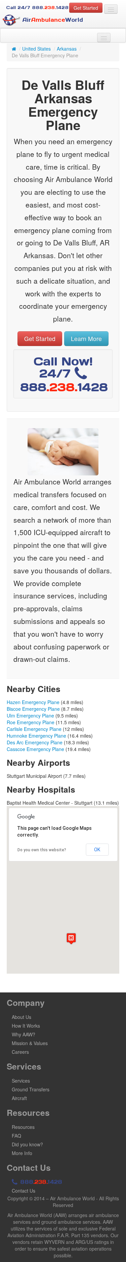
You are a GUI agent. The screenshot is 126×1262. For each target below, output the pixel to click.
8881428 (40, 1182)
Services (21, 1080)
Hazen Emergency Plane (33, 702)
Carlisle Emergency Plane (34, 729)
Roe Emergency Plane (30, 722)
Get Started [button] (86, 7)
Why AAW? (23, 1034)
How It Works (26, 1025)
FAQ (16, 1135)
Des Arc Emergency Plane (34, 742)
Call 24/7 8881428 (37, 7)
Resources (23, 1127)
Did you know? (27, 1144)
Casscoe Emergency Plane (35, 749)
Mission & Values (30, 1043)
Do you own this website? (41, 850)
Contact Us (23, 1190)
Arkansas (67, 48)
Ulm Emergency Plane (30, 715)
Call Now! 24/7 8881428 (64, 374)
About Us (21, 1017)
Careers (20, 1051)
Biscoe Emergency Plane (33, 708)
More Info (22, 1153)
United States (36, 48)
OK (97, 849)
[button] (71, 939)
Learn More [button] (86, 338)
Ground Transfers (30, 1089)
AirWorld (51, 19)
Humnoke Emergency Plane (36, 735)
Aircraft (19, 1098)
